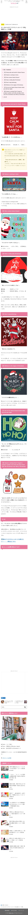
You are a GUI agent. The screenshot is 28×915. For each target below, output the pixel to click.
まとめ (4, 97)
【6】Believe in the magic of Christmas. (12, 84)
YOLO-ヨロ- (11, 913)
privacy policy (14, 910)
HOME (3, 905)
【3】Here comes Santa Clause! (10, 77)
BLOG (2, 24)
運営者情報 (7, 910)
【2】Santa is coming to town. (10, 74)
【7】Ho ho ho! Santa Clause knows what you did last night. (13, 88)
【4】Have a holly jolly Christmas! (11, 79)
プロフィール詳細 (6, 758)
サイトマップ (21, 910)
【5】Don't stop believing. (9, 82)
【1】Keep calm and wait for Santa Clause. (13, 72)
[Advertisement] (14, 15)
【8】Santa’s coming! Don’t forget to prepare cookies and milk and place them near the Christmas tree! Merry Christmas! (13, 93)
